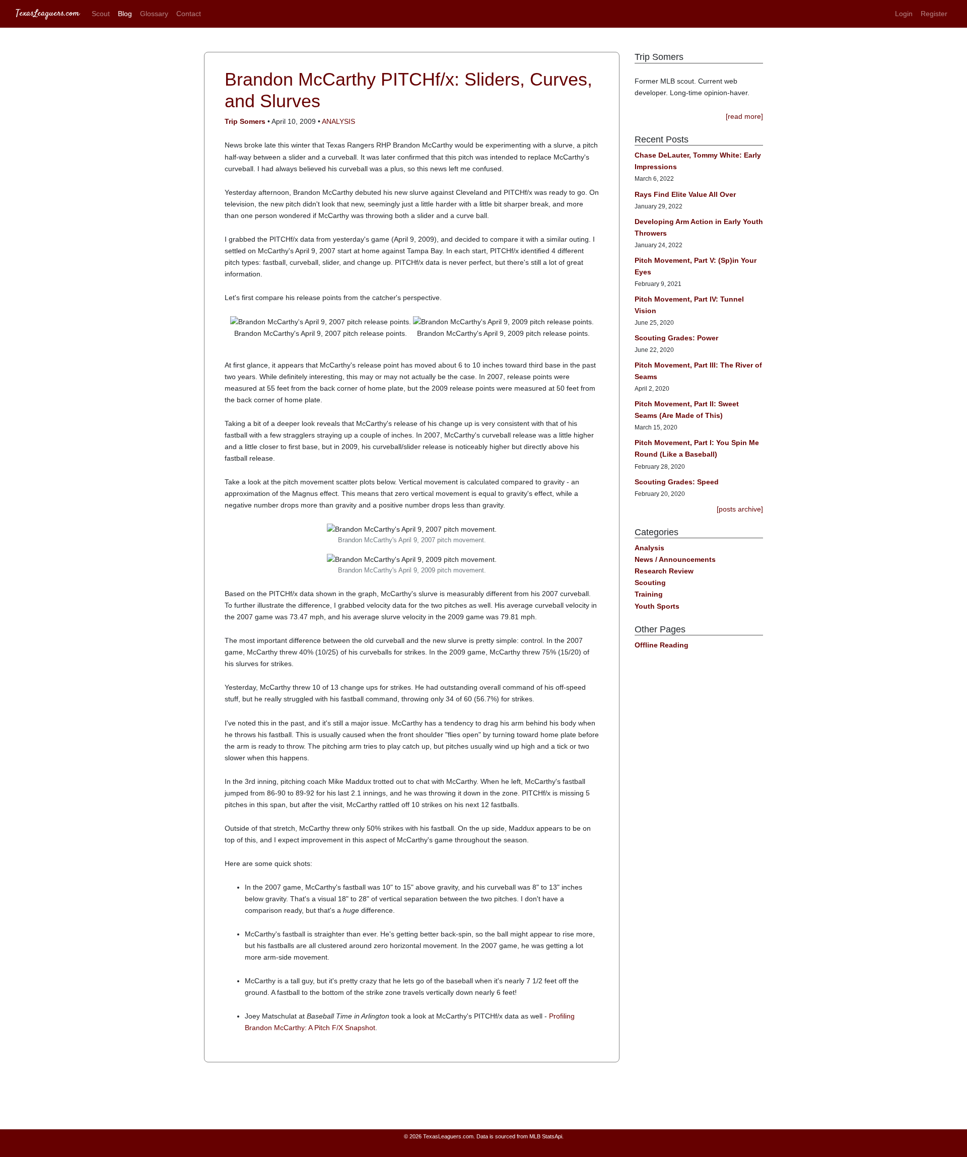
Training (649, 594)
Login (904, 14)
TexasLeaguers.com (48, 13)
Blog (125, 14)
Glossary (154, 14)
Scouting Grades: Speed (677, 482)
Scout (101, 14)
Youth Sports (657, 606)
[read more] (744, 116)
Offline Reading (661, 645)
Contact (188, 14)
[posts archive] (740, 509)
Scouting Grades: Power (676, 338)
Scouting (650, 582)
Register (934, 14)
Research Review (664, 571)
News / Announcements (675, 559)
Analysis (338, 121)
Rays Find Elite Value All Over (685, 194)
